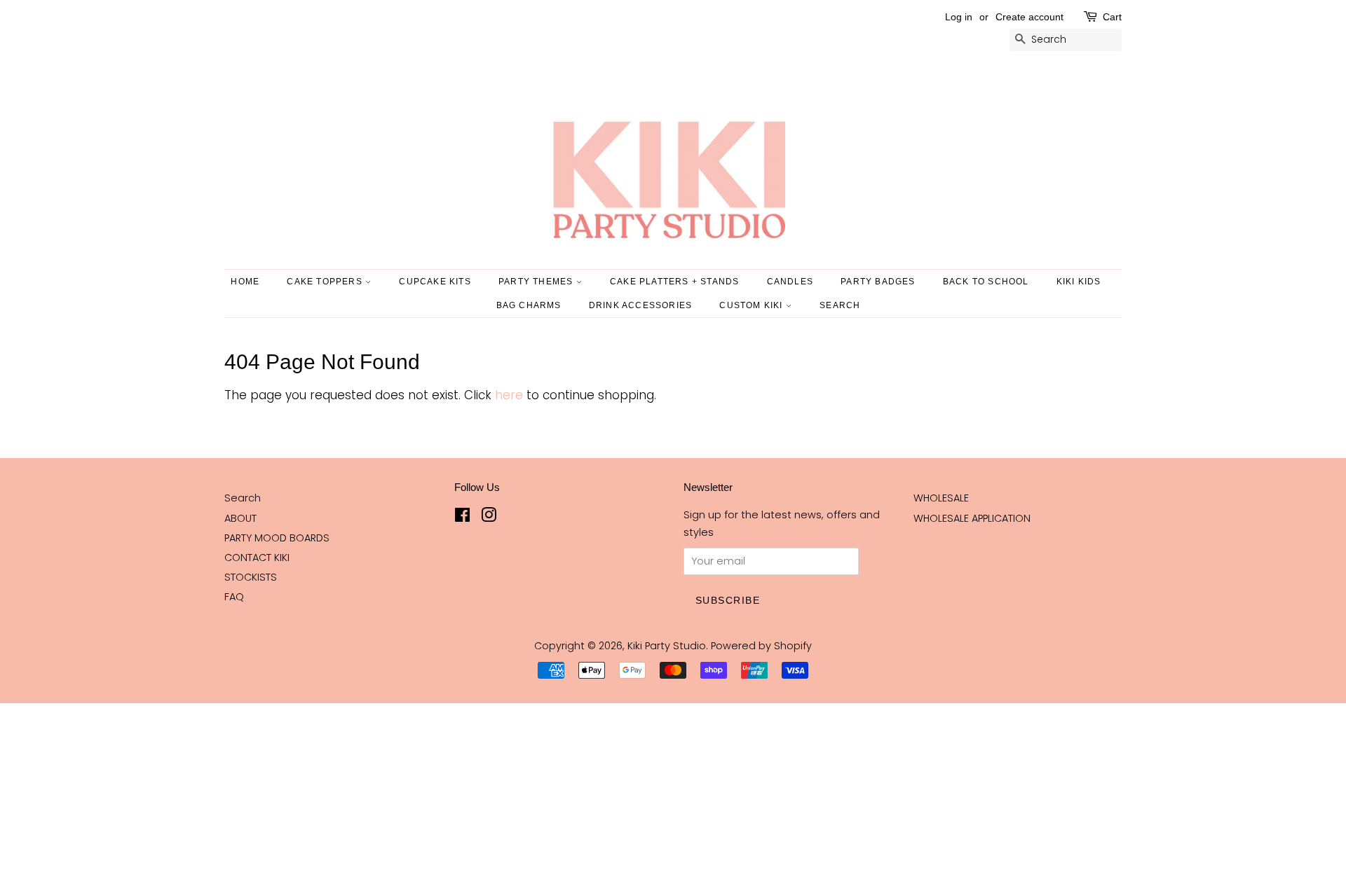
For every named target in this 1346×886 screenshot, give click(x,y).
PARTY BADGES (878, 281)
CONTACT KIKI (257, 558)
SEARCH (840, 305)
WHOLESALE (941, 498)
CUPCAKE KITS (434, 281)
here (509, 395)
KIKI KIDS (1078, 281)
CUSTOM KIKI (752, 305)
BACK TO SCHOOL (986, 281)
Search (242, 498)
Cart (1112, 16)
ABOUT (240, 518)
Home (245, 281)
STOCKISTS (250, 577)
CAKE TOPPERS (326, 281)
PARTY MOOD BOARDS (276, 538)
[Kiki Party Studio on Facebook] (462, 518)
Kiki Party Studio (666, 646)
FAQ (234, 597)
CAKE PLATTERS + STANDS (674, 281)
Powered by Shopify (761, 646)
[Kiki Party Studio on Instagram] (488, 518)
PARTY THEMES (537, 281)
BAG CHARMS (529, 305)
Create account (1029, 16)
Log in (958, 16)
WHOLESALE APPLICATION (972, 518)
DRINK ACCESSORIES (640, 305)
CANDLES (790, 281)
